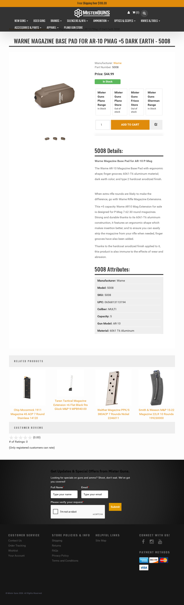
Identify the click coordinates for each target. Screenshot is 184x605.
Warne (117, 63)
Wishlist (13, 550)
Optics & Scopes (124, 21)
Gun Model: (105, 323)
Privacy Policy (60, 555)
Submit (115, 506)
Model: (102, 287)
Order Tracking (17, 545)
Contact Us (15, 540)
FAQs (55, 550)
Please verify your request (67, 502)
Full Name (57, 487)
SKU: (101, 295)
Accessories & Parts (27, 28)
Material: (103, 330)
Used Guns (39, 21)
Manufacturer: (107, 280)
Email (85, 487)
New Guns (20, 21)
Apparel (52, 28)
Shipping (57, 540)
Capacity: (103, 316)
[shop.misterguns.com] (92, 13)
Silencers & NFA (76, 21)
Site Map (101, 540)
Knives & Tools (149, 21)
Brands (55, 21)
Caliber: (102, 309)
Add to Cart (130, 124)
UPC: (101, 302)
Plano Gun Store (73, 28)
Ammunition (100, 21)
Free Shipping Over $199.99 (92, 3)
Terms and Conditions (65, 560)
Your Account (16, 555)
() (137, 12)
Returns (56, 545)
